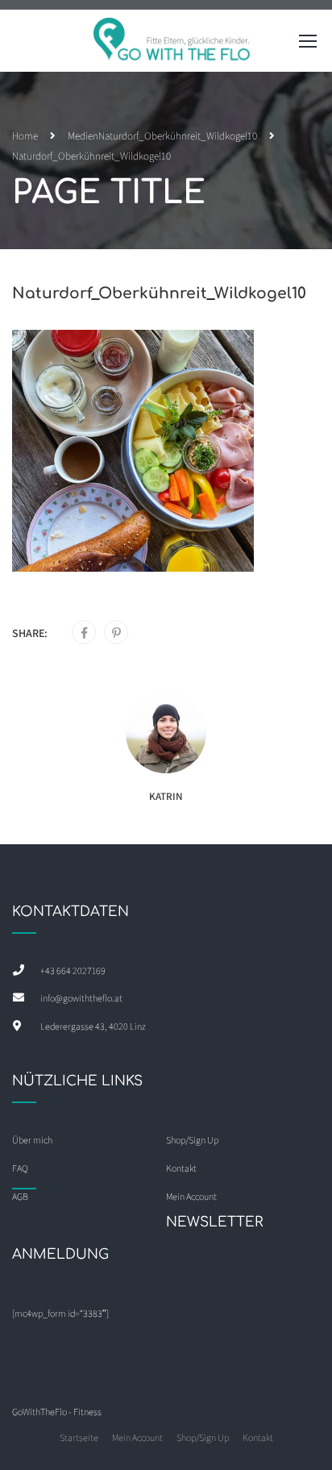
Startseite (79, 1437)
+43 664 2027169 (73, 970)
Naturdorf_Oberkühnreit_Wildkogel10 (177, 136)
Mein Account (137, 1437)
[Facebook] (84, 633)
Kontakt (258, 1437)
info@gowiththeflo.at (81, 998)
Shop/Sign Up (192, 1140)
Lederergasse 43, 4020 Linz (93, 1026)
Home (25, 136)
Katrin (166, 796)
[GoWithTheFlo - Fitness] (172, 45)
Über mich (32, 1140)
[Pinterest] (116, 633)
